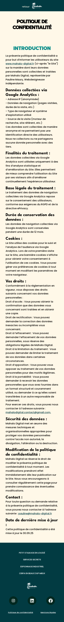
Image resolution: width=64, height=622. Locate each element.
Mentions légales (48, 612)
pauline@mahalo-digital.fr (35, 513)
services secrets (32, 559)
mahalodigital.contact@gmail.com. (28, 412)
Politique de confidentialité (20, 612)
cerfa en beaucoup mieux (32, 573)
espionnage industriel (32, 566)
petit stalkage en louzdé (32, 552)
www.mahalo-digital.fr (20, 63)
